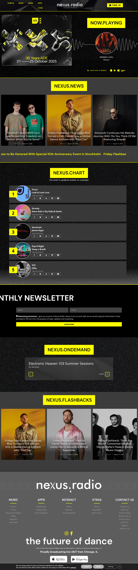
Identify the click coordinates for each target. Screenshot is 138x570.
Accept (86, 567)
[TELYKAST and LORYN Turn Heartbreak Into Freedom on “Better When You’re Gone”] (23, 120)
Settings (111, 567)
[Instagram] (66, 533)
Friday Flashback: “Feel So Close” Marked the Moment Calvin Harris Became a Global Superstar (69, 445)
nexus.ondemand (69, 350)
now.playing (106, 23)
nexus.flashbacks (69, 400)
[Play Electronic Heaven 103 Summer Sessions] (31, 374)
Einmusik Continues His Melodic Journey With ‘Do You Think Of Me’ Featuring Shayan (114, 136)
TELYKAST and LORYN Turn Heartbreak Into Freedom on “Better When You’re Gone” (23, 136)
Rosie (108, 144)
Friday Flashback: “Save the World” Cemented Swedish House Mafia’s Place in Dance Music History (115, 445)
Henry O (17, 144)
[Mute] (107, 374)
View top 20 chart (37, 195)
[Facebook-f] (71, 533)
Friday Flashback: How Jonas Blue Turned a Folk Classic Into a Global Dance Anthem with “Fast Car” (68, 136)
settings (73, 568)
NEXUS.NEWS (69, 86)
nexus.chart (69, 173)
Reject (98, 567)
